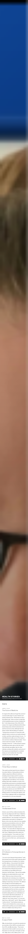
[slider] (23, 758)
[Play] (4, 759)
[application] (14, 758)
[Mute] (19, 759)
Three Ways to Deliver (9, 767)
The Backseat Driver (9, 808)
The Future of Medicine (10, 710)
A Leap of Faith (7, 920)
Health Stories (11, 697)
